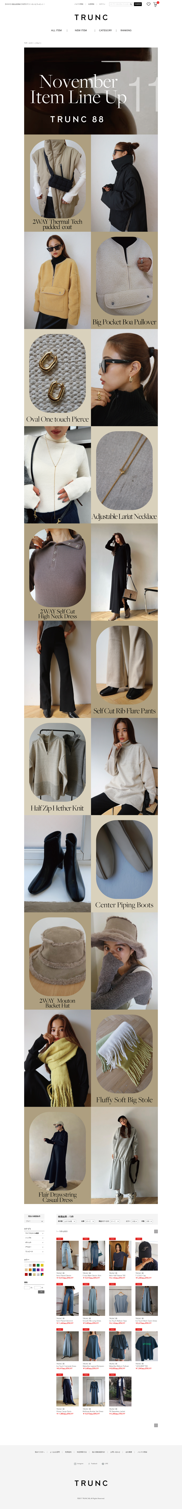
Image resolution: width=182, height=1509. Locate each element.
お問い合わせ (115, 1452)
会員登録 (91, 4)
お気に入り (148, 4)
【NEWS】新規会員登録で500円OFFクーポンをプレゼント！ (24, 4)
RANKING (126, 30)
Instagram (80, 1463)
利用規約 (68, 1452)
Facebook (94, 1463)
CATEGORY (105, 30)
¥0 (155, 6)
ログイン (102, 4)
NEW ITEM (81, 30)
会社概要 (129, 1452)
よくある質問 (55, 1452)
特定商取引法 (82, 1452)
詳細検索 (138, 4)
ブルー (38, 43)
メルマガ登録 (78, 4)
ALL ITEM (56, 30)
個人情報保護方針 (98, 1452)
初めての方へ (40, 1452)
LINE (106, 1463)
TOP (25, 43)
